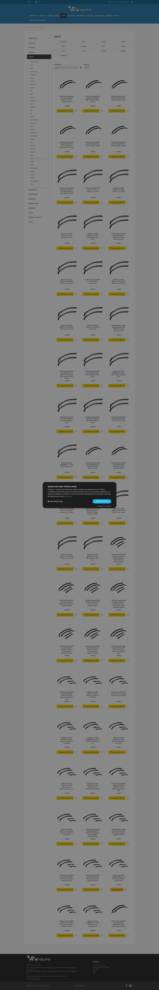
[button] (55, 501)
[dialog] (79, 495)
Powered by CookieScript (104, 506)
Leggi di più (68, 496)
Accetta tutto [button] (102, 501)
